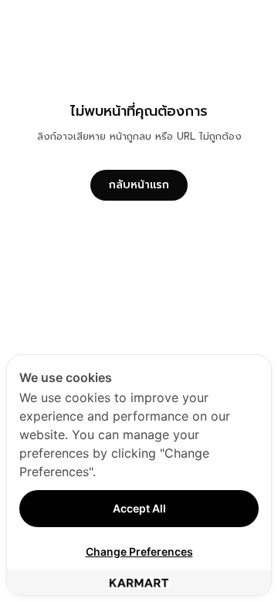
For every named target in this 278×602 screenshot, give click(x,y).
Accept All (139, 508)
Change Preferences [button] (139, 551)
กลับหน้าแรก (139, 185)
